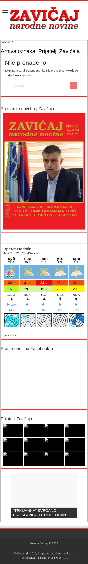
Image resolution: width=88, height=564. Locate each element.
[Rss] (44, 548)
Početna (5, 42)
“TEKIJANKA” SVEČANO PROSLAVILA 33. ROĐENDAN (39, 512)
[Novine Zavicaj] (44, 17)
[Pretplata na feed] (86, 51)
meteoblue (9, 335)
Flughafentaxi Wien (50, 557)
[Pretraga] (73, 85)
